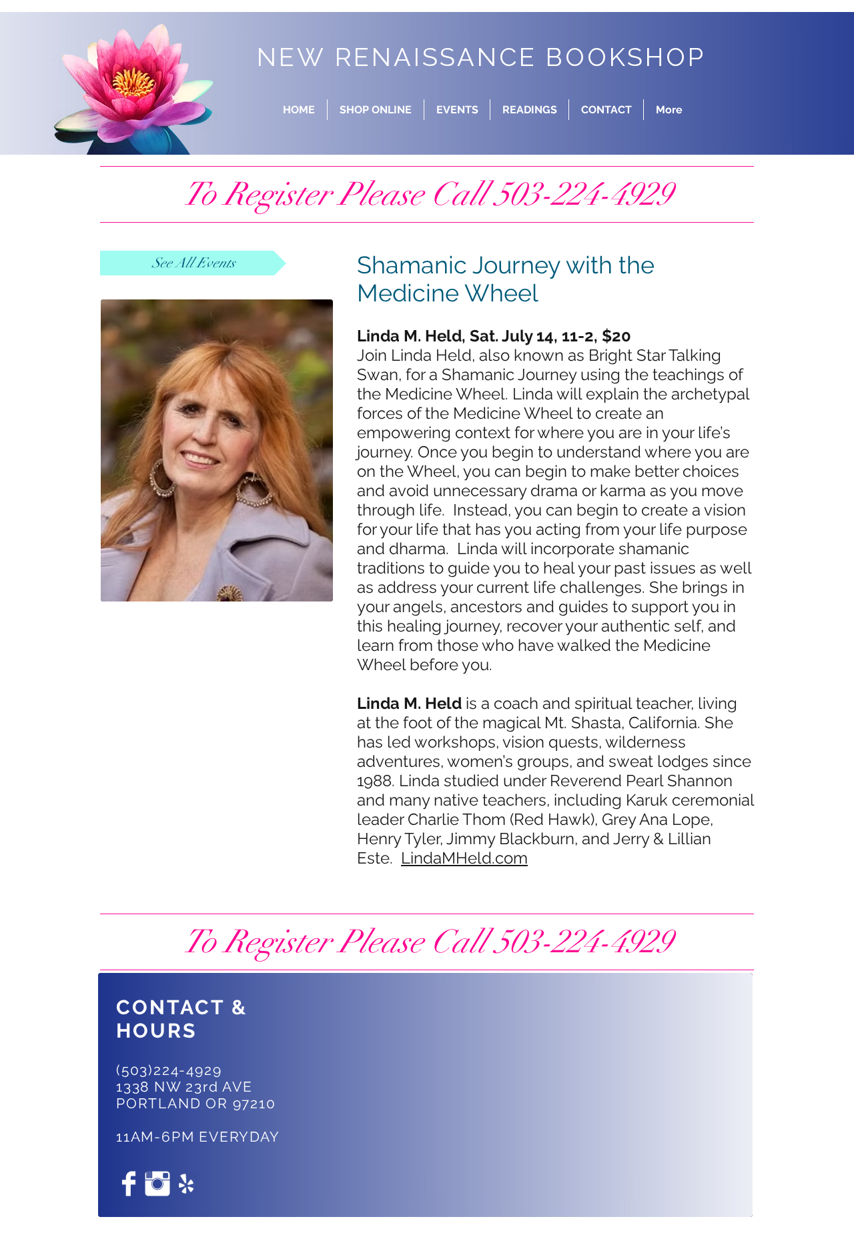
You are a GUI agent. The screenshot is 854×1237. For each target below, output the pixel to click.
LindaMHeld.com (464, 858)
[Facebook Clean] (128, 1183)
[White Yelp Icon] (186, 1183)
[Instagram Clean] (157, 1183)
